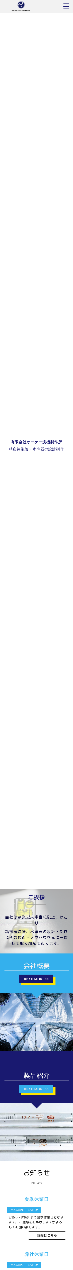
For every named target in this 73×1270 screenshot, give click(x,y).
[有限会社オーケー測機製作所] (25, 6)
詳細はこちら (47, 1235)
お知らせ (33, 1210)
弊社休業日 (36, 1254)
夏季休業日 (36, 1199)
